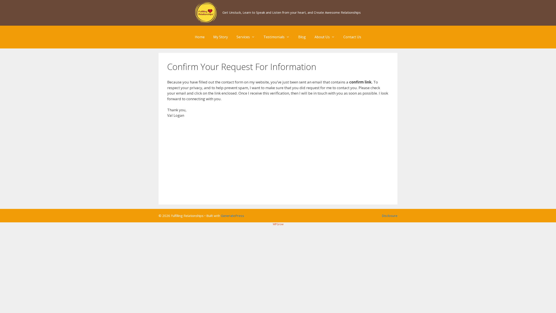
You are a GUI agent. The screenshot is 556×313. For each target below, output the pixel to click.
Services (243, 37)
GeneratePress (232, 215)
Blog (302, 37)
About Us (322, 37)
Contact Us (352, 37)
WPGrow (278, 224)
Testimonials (274, 37)
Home (200, 37)
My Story (220, 37)
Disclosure (389, 215)
